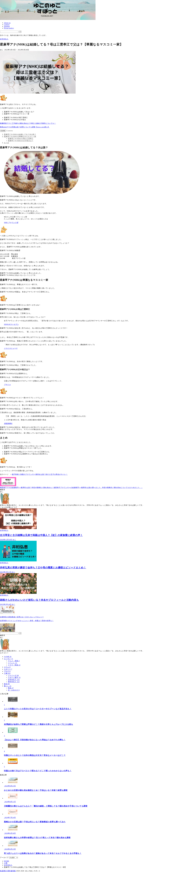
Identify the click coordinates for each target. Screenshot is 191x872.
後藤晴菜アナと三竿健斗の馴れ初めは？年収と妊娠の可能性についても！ (28, 123)
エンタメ (8, 659)
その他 (7, 656)
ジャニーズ (13, 675)
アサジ (6, 384)
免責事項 (3, 871)
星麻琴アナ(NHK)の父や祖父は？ (20, 140)
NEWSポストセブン (11, 324)
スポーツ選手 (14, 677)
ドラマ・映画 (14, 665)
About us (7, 23)
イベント (12, 663)
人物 (7, 673)
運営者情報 (11, 871)
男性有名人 (14, 682)
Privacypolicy (9, 28)
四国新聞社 (8, 423)
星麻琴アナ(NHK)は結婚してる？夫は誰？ (20, 134)
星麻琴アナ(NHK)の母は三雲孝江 (20, 138)
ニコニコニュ (9, 348)
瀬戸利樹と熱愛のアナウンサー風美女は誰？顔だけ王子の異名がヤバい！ (40, 474)
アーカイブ (4, 857)
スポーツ (8, 669)
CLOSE (3, 131)
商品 (11, 688)
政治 (7, 684)
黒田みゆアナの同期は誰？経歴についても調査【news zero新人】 (25, 127)
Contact (7, 24)
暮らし (7, 686)
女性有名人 (4, 39)
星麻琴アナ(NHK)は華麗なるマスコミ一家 (20, 136)
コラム (7, 667)
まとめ (6, 143)
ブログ (7, 671)
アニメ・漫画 (13, 661)
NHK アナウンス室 (11, 222)
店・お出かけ (13, 690)
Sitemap (7, 26)
